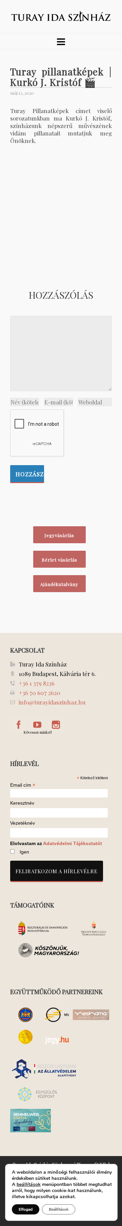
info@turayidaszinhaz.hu (52, 702)
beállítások (29, 1185)
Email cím (22, 785)
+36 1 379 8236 (37, 683)
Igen (24, 852)
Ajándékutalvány (59, 584)
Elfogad (26, 1209)
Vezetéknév (22, 823)
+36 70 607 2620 (39, 692)
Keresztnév (22, 803)
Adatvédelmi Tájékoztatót (72, 843)
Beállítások (58, 1209)
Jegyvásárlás (59, 535)
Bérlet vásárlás (59, 560)
